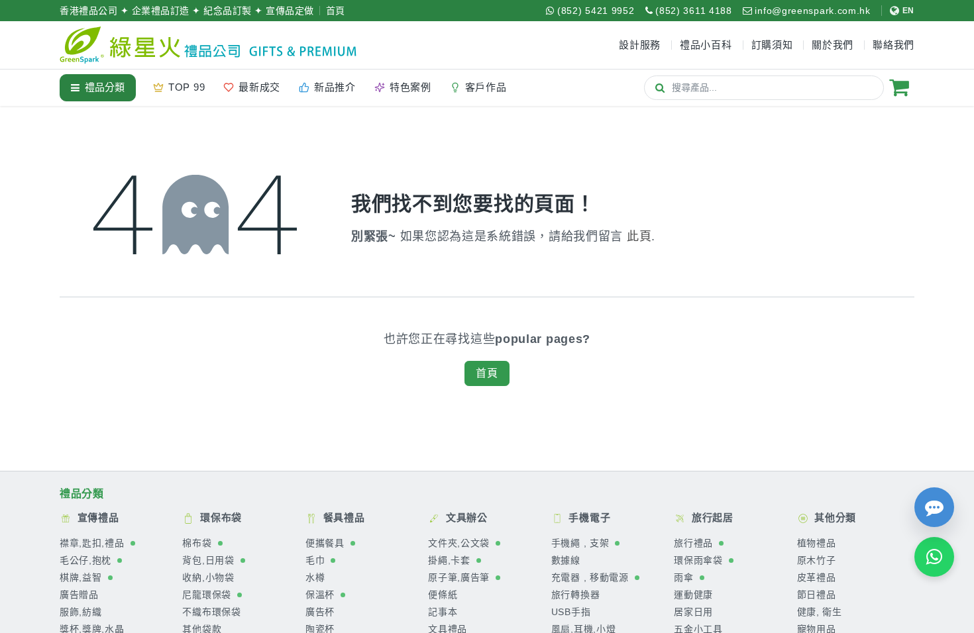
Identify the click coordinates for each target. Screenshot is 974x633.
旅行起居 (710, 517)
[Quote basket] (899, 87)
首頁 (335, 10)
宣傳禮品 (96, 517)
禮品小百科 (706, 44)
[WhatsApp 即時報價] (934, 557)
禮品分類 (105, 87)
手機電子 (588, 517)
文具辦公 (465, 517)
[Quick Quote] (934, 507)
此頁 (639, 236)
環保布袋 (219, 517)
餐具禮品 (342, 517)
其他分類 (834, 517)
